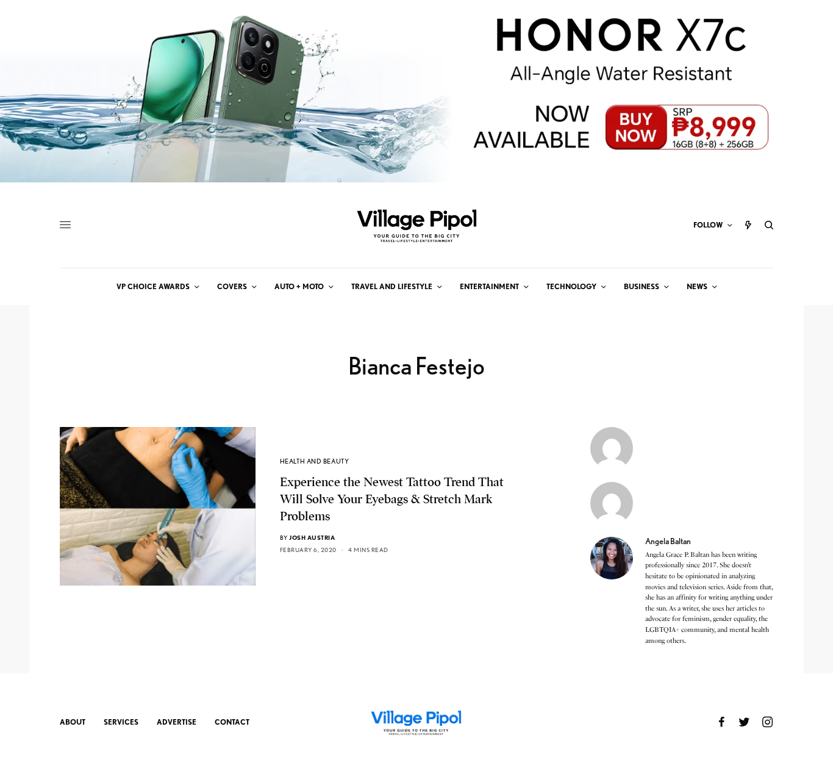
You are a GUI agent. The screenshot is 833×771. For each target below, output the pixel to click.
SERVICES (121, 721)
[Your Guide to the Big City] (416, 225)
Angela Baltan (668, 541)
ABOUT (72, 721)
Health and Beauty (314, 461)
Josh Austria (312, 537)
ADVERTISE (176, 721)
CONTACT (232, 721)
